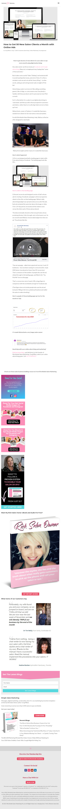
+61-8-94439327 (31, 356)
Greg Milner (8, 50)
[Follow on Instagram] (29, 770)
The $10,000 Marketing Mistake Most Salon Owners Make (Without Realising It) (25, 738)
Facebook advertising (24, 50)
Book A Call (30, 782)
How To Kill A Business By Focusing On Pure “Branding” (36, 726)
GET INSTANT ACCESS (30, 594)
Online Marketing (34, 50)
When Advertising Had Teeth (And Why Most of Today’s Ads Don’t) (40, 731)
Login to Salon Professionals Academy (30, 759)
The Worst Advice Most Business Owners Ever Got (35, 723)
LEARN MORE (39, 715)
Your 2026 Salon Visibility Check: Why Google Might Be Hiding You (21, 740)
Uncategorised (42, 50)
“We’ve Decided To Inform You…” (29, 728)
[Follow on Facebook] (25, 770)
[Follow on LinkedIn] (35, 770)
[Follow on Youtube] (32, 770)
